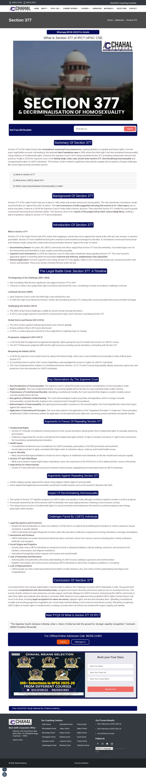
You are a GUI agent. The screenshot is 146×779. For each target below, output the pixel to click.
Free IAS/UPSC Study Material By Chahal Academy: (36, 708)
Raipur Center (82, 728)
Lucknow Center (65, 741)
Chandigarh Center (49, 737)
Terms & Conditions (81, 763)
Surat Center (81, 737)
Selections (122, 8)
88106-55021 (31, 2)
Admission (97, 8)
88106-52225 (72, 32)
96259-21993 (17, 2)
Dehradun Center (48, 741)
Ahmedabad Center (49, 728)
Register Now (110, 689)
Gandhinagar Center (49, 745)
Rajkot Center (82, 733)
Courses (85, 8)
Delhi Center (46, 724)
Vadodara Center (83, 745)
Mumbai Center (65, 745)
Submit (130, 129)
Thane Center (82, 741)
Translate (104, 751)
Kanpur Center (65, 733)
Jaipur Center (64, 728)
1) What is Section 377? (24, 174)
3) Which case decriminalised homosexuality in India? (38, 186)
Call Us (63, 642)
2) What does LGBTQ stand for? (28, 180)
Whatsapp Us (80, 642)
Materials (108, 8)
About (44, 8)
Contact (133, 8)
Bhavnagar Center (48, 733)
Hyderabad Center (66, 724)
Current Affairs (70, 8)
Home (36, 8)
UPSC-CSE (55, 8)
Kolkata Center (65, 737)
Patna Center (82, 724)
